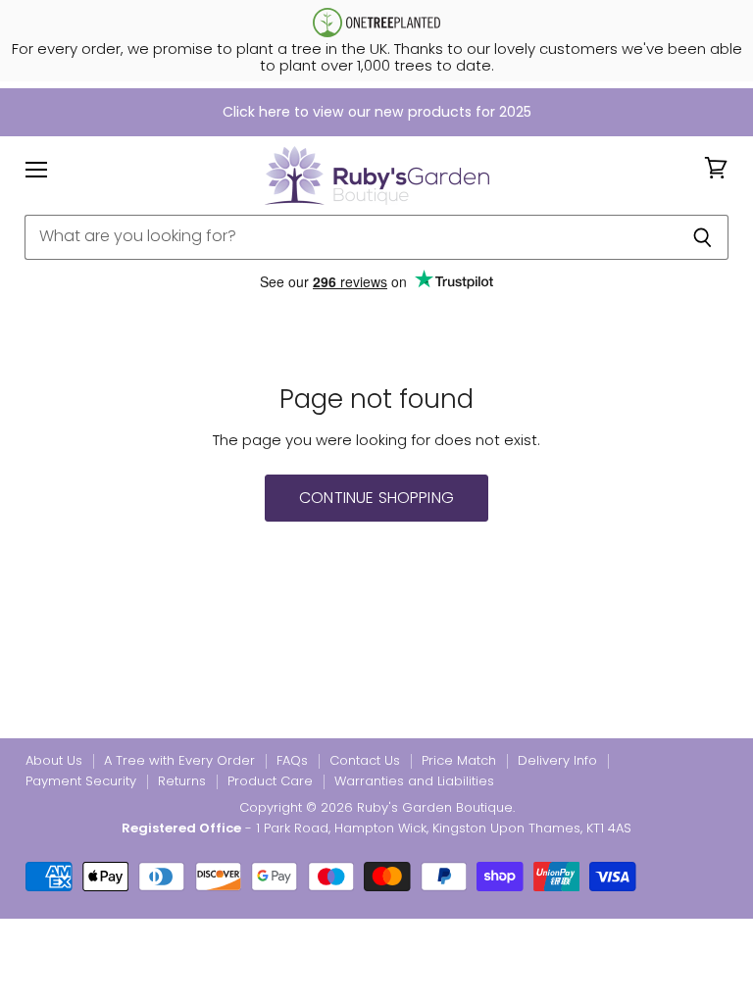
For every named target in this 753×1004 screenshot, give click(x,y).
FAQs (292, 760)
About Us (53, 760)
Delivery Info (557, 760)
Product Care (270, 781)
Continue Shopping (376, 497)
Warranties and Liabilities (414, 781)
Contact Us (364, 760)
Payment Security (80, 781)
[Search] (702, 237)
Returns (182, 781)
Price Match (459, 760)
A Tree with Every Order (179, 760)
